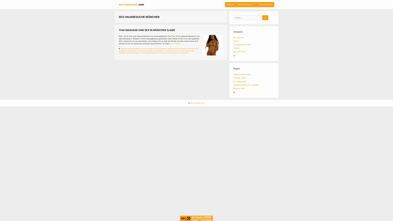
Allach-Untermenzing (242, 74)
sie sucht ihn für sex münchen (181, 51)
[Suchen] (265, 17)
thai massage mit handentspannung (142, 53)
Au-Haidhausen (239, 81)
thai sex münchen (171, 53)
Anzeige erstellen (265, 5)
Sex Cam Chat (239, 52)
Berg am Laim (239, 88)
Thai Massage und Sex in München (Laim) (147, 30)
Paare (235, 41)
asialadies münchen (140, 48)
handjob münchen (153, 48)
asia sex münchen (127, 48)
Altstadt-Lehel (239, 78)
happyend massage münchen (170, 48)
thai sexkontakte (182, 53)
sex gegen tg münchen (187, 48)
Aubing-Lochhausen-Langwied (246, 85)
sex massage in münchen (162, 51)
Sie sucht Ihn (238, 38)
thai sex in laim (159, 53)
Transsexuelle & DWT (242, 45)
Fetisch (236, 48)
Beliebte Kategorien (245, 5)
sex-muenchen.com (197, 103)
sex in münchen (148, 51)
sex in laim (138, 51)
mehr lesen (176, 44)
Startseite (230, 5)
